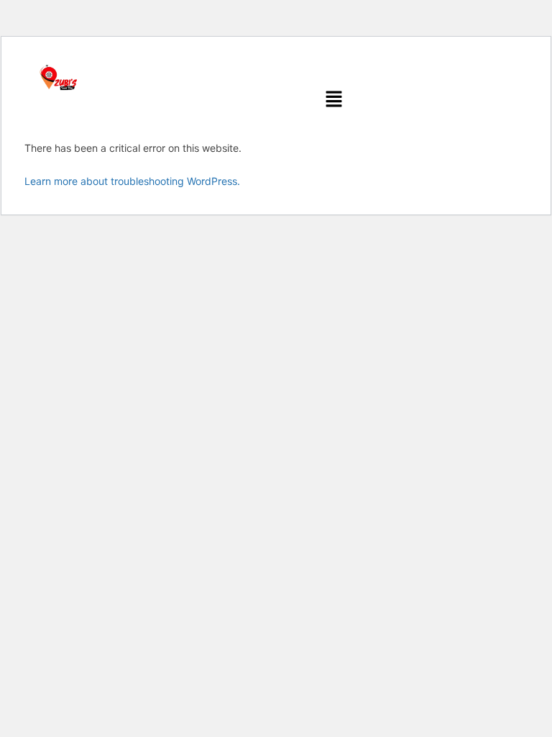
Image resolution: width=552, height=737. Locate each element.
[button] (334, 99)
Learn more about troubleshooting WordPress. (132, 181)
